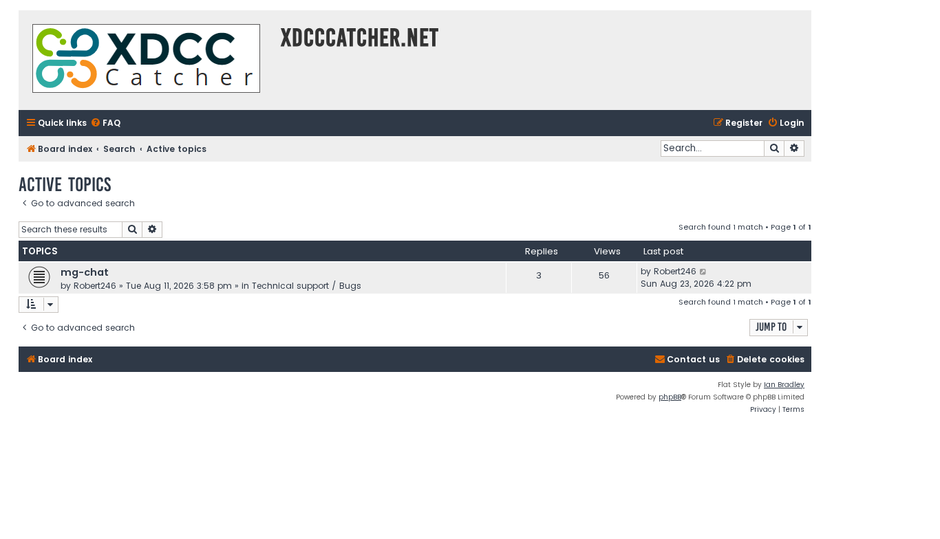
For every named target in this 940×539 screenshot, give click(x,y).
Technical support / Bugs (306, 286)
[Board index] (146, 60)
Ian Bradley (784, 385)
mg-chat (85, 272)
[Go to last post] (703, 271)
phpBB (670, 397)
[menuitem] (105, 123)
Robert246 (95, 286)
